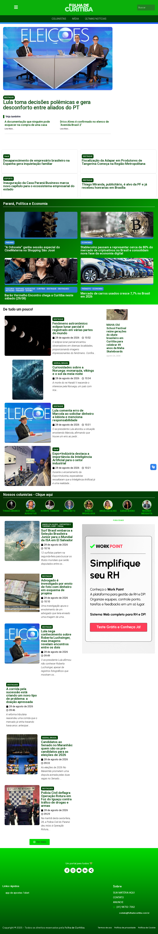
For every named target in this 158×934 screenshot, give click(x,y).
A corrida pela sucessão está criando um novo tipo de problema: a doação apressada (21, 695)
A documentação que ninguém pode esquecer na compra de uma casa (27, 123)
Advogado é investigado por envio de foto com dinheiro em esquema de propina (56, 587)
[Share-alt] (91, 870)
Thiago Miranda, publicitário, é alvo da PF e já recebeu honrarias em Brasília (114, 186)
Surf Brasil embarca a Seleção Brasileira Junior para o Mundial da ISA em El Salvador (57, 535)
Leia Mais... (9, 129)
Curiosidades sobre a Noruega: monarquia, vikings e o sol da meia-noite (73, 370)
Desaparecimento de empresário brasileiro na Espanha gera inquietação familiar (36, 162)
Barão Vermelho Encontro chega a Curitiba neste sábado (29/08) (39, 296)
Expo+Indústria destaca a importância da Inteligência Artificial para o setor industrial (72, 458)
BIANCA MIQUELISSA (88, 512)
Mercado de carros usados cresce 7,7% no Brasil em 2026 (115, 295)
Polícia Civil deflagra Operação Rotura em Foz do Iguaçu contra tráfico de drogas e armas (56, 799)
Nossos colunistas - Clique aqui (28, 495)
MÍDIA (75, 18)
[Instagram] (73, 870)
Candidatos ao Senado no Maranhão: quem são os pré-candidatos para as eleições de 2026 (57, 748)
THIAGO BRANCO (11, 511)
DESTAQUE (9, 97)
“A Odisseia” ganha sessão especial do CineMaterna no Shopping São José (32, 248)
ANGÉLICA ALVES (108, 511)
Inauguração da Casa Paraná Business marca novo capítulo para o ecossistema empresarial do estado (38, 186)
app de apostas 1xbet (17, 892)
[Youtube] (79, 870)
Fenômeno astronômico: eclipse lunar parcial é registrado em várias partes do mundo (72, 328)
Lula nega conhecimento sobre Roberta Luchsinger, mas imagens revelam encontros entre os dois (56, 639)
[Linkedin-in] (85, 870)
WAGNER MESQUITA (146, 512)
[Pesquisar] (153, 7)
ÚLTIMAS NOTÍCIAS (95, 18)
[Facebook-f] (67, 870)
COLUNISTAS (59, 18)
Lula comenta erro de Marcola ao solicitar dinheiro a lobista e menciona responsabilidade (73, 415)
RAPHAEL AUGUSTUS (31, 512)
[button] (39, 842)
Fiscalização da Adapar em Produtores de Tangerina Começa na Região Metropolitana (113, 162)
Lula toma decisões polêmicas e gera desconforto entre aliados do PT (47, 105)
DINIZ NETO (69, 511)
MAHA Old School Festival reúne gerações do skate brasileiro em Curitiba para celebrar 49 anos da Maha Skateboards (116, 338)
